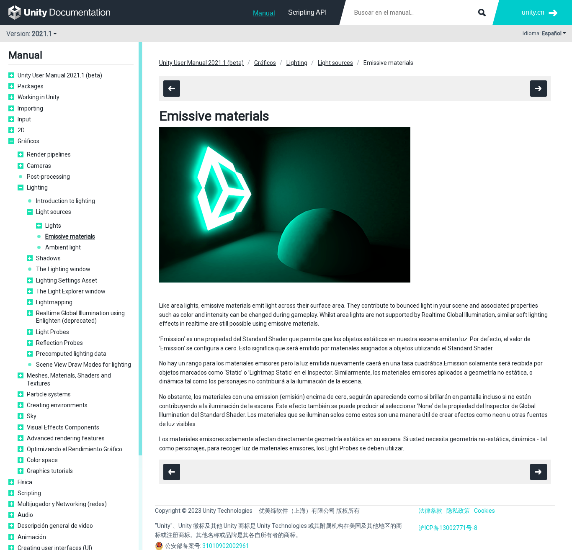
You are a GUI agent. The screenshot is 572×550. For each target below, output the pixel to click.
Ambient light (63, 247)
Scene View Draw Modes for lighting (83, 364)
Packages (31, 86)
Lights (53, 225)
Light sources (53, 211)
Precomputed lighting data (71, 353)
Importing (30, 108)
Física (25, 482)
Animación (32, 537)
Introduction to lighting (65, 201)
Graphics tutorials (50, 471)
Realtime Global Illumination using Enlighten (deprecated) (80, 317)
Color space (42, 460)
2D (21, 130)
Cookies (484, 510)
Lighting (37, 187)
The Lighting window (63, 269)
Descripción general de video (55, 525)
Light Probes (52, 332)
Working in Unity (38, 97)
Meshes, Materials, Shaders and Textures (69, 379)
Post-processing (48, 176)
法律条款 (430, 510)
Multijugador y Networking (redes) (62, 504)
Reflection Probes (59, 342)
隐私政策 (458, 510)
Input (24, 119)
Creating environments (57, 405)
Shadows (48, 258)
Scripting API (307, 12)
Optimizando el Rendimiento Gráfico (74, 449)
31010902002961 (225, 545)
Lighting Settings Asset (66, 280)
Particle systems (49, 394)
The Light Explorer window (71, 291)
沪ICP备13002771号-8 (448, 527)
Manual (264, 13)
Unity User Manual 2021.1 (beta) (60, 75)
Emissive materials (70, 236)
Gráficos (28, 141)
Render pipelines (49, 154)
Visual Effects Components (63, 427)
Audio (25, 514)
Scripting (29, 493)
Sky (31, 416)
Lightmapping (54, 302)
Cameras (39, 165)
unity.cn (533, 12)
